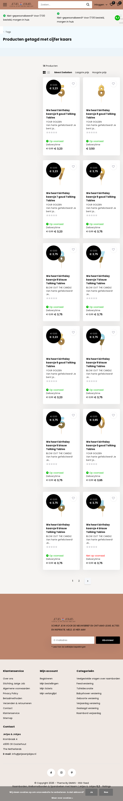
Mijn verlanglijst (48, 693)
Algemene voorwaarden (16, 688)
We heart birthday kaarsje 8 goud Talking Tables (101, 114)
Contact (7, 708)
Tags (8, 31)
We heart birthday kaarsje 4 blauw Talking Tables (98, 528)
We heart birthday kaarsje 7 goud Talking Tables (60, 196)
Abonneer (108, 640)
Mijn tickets (46, 688)
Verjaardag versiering (88, 703)
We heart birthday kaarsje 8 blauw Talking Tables (58, 279)
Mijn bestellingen (49, 683)
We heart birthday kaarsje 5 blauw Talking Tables (58, 445)
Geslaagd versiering (87, 708)
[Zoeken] (88, 4)
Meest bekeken (63, 72)
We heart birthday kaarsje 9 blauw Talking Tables (98, 362)
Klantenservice (11, 713)
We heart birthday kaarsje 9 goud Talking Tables (101, 196)
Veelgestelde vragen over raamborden (98, 678)
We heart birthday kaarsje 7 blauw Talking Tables (98, 279)
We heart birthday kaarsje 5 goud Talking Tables (61, 114)
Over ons (8, 678)
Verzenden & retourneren (17, 703)
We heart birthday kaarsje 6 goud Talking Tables (61, 362)
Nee (106, 792)
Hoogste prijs (99, 72)
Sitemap (7, 718)
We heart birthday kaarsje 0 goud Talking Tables (101, 445)
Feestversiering (85, 683)
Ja (91, 792)
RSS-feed (83, 783)
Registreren (46, 678)
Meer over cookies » (62, 798)
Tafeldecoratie (85, 688)
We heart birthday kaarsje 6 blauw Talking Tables (58, 528)
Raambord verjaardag (89, 713)
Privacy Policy (10, 693)
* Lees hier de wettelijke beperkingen (68, 646)
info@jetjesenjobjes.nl (24, 754)
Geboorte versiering (88, 698)
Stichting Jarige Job (14, 683)
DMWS (72, 783)
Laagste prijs (82, 72)
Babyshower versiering (89, 693)
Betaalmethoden (12, 698)
